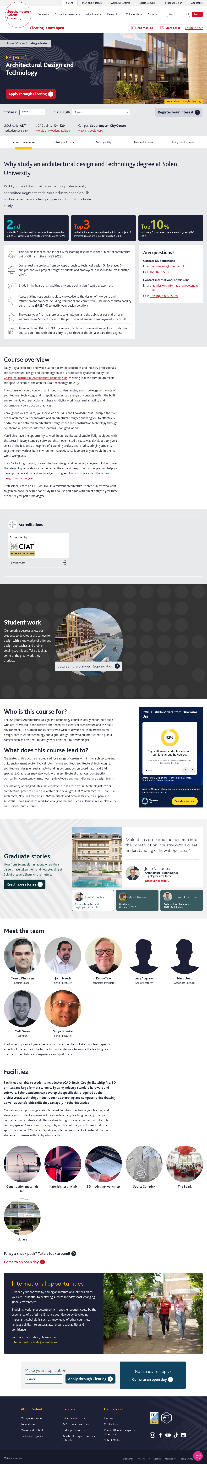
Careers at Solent (32, 1430)
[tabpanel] (103, 755)
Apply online (145, 27)
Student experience (66, 14)
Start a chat (172, 27)
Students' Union (173, 2)
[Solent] (18, 15)
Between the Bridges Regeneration (85, 665)
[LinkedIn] (183, 1436)
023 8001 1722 (194, 28)
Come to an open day (21, 1262)
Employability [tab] (103, 142)
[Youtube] (168, 1436)
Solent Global (112, 1440)
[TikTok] (175, 1436)
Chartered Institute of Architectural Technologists (35, 378)
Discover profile (156, 881)
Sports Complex (147, 2)
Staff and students (92, 2)
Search (197, 14)
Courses (42, 14)
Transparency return (189, 1458)
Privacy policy (143, 1458)
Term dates (28, 1424)
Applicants (196, 2)
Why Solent (92, 14)
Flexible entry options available (52, 130)
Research (112, 14)
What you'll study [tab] (64, 142)
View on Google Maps (90, 130)
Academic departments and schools (80, 1438)
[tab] (93, 900)
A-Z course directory (75, 1424)
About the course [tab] (24, 142)
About (151, 14)
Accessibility (170, 1458)
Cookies (157, 1458)
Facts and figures (32, 1436)
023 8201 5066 (160, 272)
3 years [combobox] (79, 112)
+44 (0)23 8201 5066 (164, 296)
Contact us (111, 1424)
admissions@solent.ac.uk (168, 266)
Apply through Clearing (27, 93)
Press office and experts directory (119, 1432)
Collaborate (132, 14)
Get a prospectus (73, 1430)
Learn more (18, 563)
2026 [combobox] (25, 112)
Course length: (61, 112)
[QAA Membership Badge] (166, 1418)
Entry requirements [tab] (183, 142)
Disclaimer (128, 1458)
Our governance (31, 1418)
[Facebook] (160, 1436)
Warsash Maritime (120, 2)
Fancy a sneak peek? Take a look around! (37, 1253)
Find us (108, 1418)
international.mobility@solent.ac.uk (34, 1342)
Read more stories (21, 884)
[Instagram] (152, 1436)
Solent (69, 2)
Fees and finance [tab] (143, 142)
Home (10, 43)
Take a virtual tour (73, 1418)
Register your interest (175, 112)
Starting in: (11, 112)
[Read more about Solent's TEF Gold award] (154, 1418)
